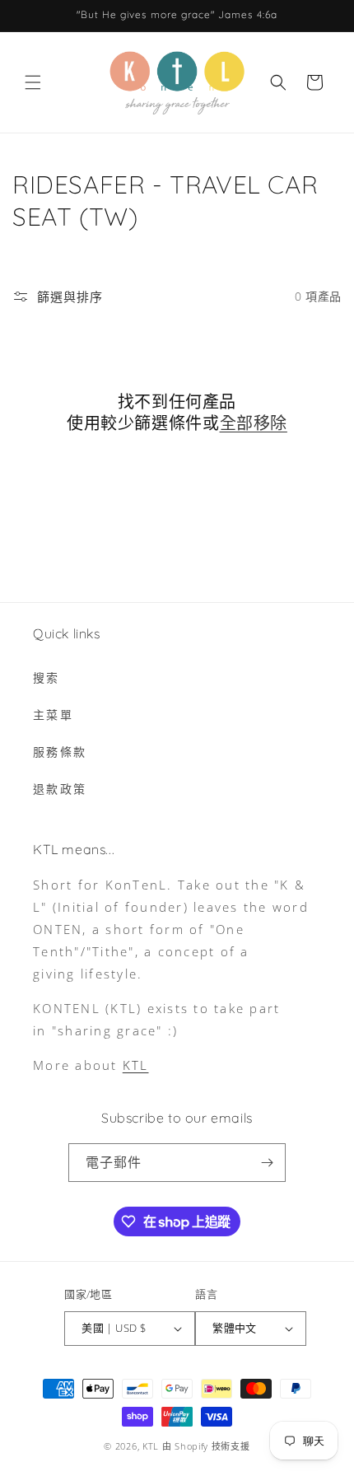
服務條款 (59, 751)
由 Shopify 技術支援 (206, 1446)
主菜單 (53, 714)
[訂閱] (267, 1162)
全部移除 (253, 423)
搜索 (46, 677)
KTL (136, 1065)
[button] (33, 82)
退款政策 (59, 788)
